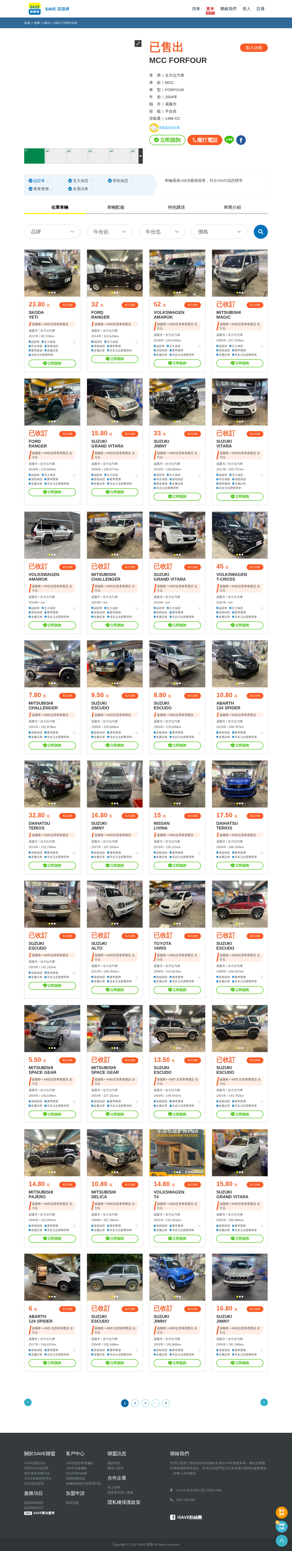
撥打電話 (207, 140)
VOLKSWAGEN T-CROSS (231, 577)
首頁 (27, 23)
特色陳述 (176, 207)
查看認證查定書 (169, 127)
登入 (247, 9)
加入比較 (67, 304)
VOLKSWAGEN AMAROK (169, 314)
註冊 (261, 9)
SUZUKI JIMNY (161, 443)
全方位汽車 (47, 330)
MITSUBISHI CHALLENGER (105, 577)
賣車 (210, 9)
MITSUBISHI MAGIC (228, 314)
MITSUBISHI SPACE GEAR (42, 1070)
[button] (49, 292)
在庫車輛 (59, 207)
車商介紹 (232, 207)
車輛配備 (115, 207)
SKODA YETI (36, 314)
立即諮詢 (170, 140)
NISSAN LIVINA (162, 825)
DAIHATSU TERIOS (39, 825)
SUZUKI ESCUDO (100, 705)
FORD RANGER (100, 314)
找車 (196, 9)
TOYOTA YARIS (162, 945)
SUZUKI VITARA (224, 443)
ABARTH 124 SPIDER (228, 705)
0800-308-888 (185, 1499)
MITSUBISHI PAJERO (41, 1194)
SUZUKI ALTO (99, 945)
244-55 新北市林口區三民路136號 (199, 1490)
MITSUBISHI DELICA (103, 1194)
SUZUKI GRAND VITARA (107, 443)
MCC (47, 23)
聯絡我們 (228, 9)
